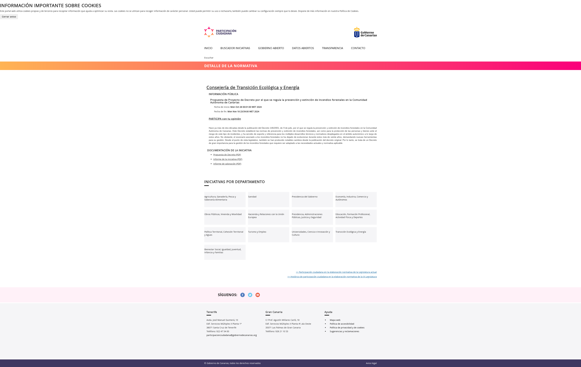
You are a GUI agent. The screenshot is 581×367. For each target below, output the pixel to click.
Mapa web (335, 320)
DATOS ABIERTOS (303, 48)
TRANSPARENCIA (332, 48)
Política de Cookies (349, 11)
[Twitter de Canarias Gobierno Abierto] (250, 295)
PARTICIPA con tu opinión (225, 118)
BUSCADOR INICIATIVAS (235, 48)
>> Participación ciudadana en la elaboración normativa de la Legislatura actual (336, 272)
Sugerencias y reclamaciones (344, 331)
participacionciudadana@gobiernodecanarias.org (232, 335)
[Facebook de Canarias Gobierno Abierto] (242, 295)
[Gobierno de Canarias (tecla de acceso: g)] (365, 32)
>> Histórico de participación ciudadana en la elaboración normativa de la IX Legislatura (332, 276)
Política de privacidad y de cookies (347, 327)
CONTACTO (358, 48)
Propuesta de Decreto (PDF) (227, 154)
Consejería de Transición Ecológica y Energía (253, 87)
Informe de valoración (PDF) (227, 163)
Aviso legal (371, 363)
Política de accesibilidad (342, 323)
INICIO (208, 48)
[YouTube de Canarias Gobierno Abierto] (257, 295)
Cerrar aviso (9, 16)
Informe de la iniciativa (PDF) (227, 159)
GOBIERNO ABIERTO (271, 48)
